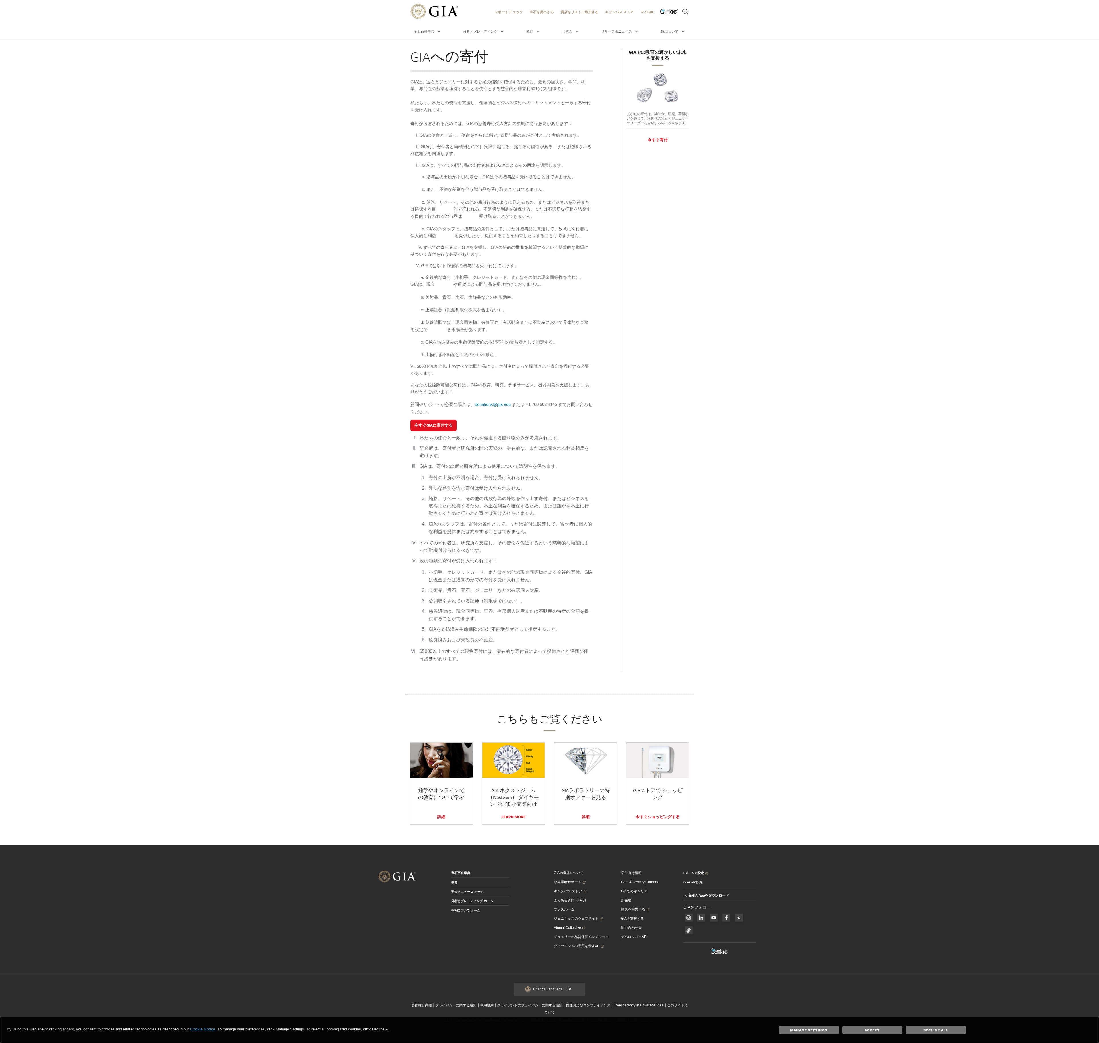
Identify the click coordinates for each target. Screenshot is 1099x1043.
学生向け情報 (631, 873)
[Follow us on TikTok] (688, 930)
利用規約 (487, 1005)
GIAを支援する (632, 919)
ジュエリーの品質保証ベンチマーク (581, 937)
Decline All (935, 1029)
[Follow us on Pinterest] (739, 917)
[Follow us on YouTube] (713, 917)
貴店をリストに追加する (579, 11)
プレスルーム (564, 909)
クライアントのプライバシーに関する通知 (529, 1005)
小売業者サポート (567, 882)
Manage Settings (808, 1029)
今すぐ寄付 (658, 140)
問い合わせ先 (631, 928)
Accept (872, 1029)
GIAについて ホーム (465, 910)
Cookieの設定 (693, 882)
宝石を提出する (542, 11)
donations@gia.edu (493, 404)
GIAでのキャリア (634, 891)
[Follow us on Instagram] (726, 917)
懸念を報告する (633, 909)
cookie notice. (203, 1029)
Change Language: (552, 989)
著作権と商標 (421, 1005)
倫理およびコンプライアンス (588, 1005)
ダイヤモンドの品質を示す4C (577, 946)
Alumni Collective (567, 928)
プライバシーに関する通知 (456, 1005)
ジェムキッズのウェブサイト (576, 919)
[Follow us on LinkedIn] (701, 917)
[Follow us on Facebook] (688, 917)
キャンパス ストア (619, 11)
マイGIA (647, 11)
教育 (454, 882)
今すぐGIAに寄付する (433, 425)
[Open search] (685, 11)
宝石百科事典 (460, 873)
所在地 (626, 900)
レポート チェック (509, 11)
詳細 (441, 817)
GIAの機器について (569, 873)
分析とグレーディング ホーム (472, 901)
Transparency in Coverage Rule (639, 1005)
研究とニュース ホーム (467, 891)
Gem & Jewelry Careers (639, 882)
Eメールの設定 (693, 873)
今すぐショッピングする (658, 817)
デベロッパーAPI (634, 937)
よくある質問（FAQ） (571, 900)
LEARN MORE (513, 817)
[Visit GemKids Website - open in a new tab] (719, 951)
